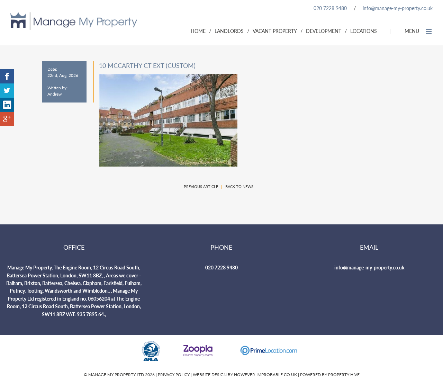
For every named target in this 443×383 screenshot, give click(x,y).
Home (198, 30)
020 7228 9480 (330, 8)
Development (323, 30)
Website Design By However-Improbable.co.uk (245, 374)
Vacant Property (275, 30)
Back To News (239, 186)
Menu (413, 30)
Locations (363, 30)
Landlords (229, 30)
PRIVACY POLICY (174, 374)
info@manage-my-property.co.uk (398, 8)
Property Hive (344, 374)
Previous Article (201, 186)
